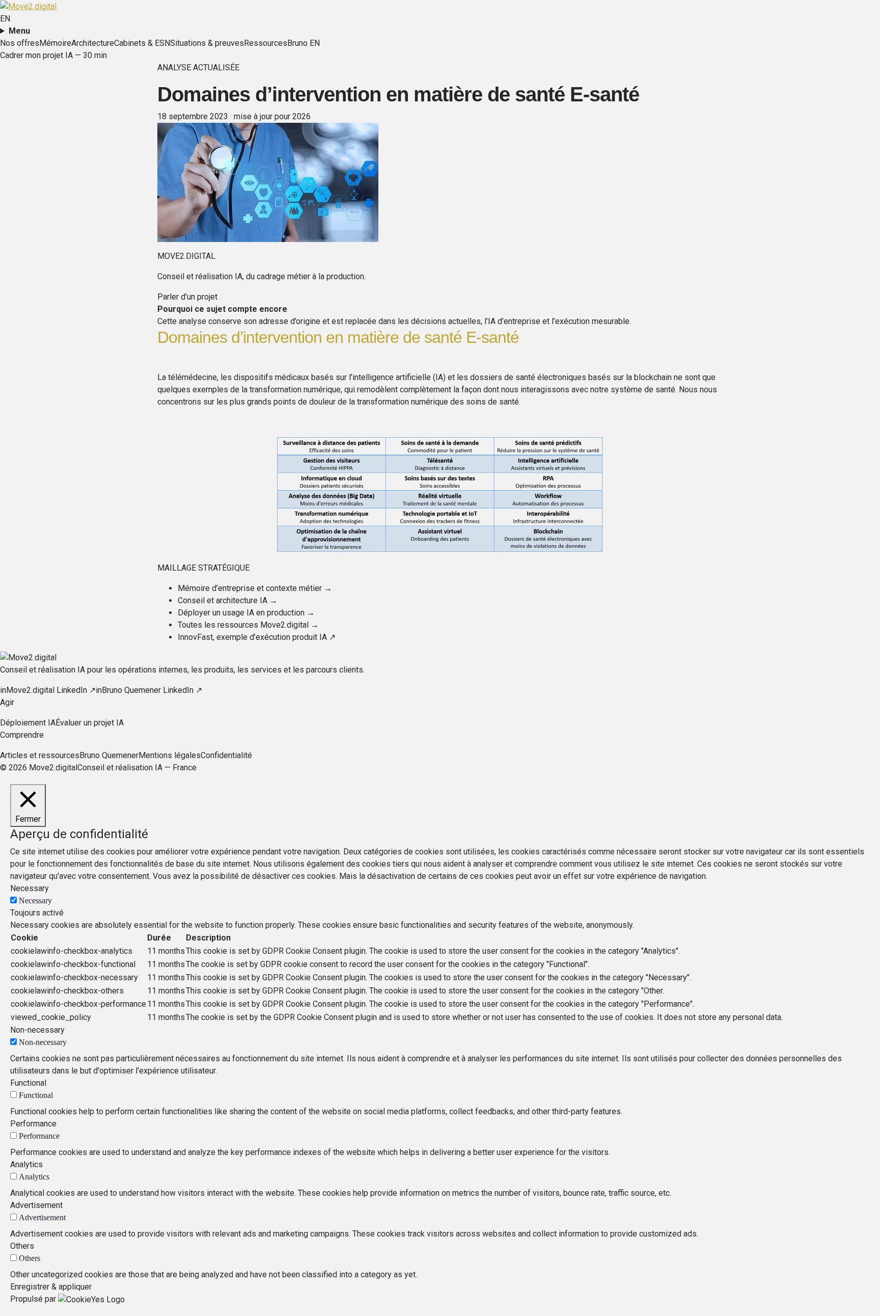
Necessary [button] (29, 888)
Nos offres (19, 43)
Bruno (297, 43)
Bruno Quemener (109, 755)
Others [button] (22, 1246)
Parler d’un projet (187, 297)
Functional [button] (28, 1083)
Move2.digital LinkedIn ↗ (48, 690)
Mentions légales (170, 755)
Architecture (92, 43)
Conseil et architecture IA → (228, 600)
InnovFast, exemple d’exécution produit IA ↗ (257, 637)
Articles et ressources (39, 755)
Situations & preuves (207, 43)
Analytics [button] (26, 1164)
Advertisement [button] (36, 1205)
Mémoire (55, 43)
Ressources (265, 43)
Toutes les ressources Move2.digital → (248, 625)
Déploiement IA (28, 723)
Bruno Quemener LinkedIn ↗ (149, 690)
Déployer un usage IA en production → (246, 612)
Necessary (35, 900)
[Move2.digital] (28, 6)
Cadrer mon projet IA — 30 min (53, 55)
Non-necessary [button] (37, 1030)
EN (5, 18)
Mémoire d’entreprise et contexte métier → (255, 588)
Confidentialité (226, 755)
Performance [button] (33, 1124)
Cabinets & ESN (142, 43)
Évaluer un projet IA (90, 723)
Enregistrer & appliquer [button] (51, 1287)
